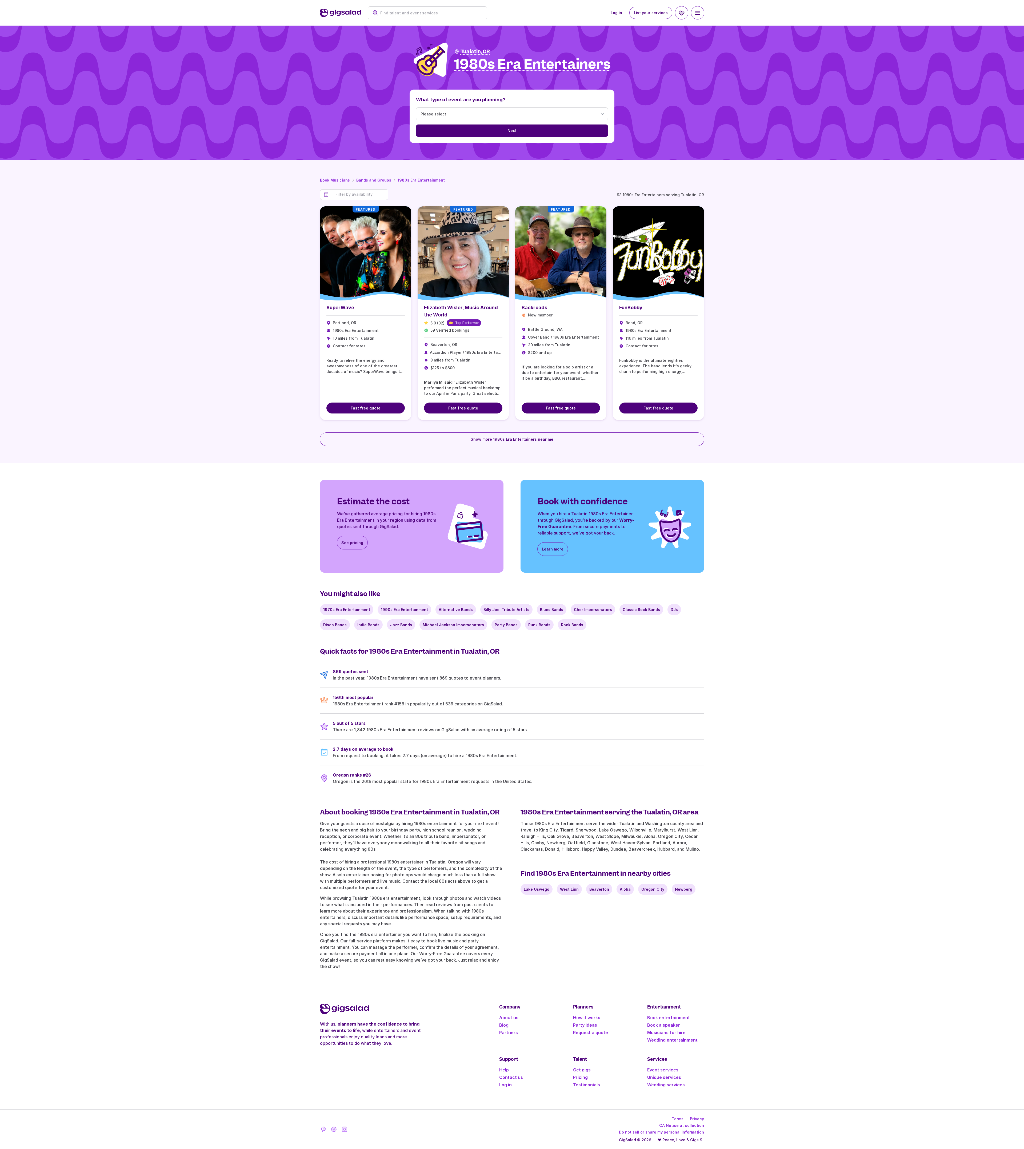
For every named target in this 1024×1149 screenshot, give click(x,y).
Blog (504, 1025)
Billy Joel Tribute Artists (506, 609)
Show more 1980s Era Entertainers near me (512, 439)
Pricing (580, 1077)
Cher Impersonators (593, 609)
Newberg (683, 889)
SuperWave (340, 307)
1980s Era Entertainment (421, 180)
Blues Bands (551, 609)
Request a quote (590, 1032)
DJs (674, 609)
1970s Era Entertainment (346, 609)
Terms (677, 1118)
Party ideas (585, 1025)
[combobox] (430, 13)
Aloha (625, 889)
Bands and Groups (373, 180)
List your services (651, 12)
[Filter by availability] (360, 194)
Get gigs (582, 1069)
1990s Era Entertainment (404, 609)
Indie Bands (368, 624)
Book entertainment (668, 1017)
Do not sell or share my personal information (661, 1132)
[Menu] (697, 12)
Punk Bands (539, 624)
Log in (616, 12)
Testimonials (586, 1084)
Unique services (664, 1077)
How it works (586, 1017)
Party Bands (506, 624)
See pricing (352, 542)
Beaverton (599, 889)
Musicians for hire (666, 1032)
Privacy (697, 1118)
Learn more (552, 549)
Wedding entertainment (672, 1040)
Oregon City (652, 889)
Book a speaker (663, 1025)
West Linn (569, 889)
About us (508, 1017)
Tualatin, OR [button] (475, 51)
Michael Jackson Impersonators (453, 624)
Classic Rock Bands (641, 609)
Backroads (534, 307)
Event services (662, 1069)
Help (504, 1069)
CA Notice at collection (681, 1125)
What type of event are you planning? (461, 99)
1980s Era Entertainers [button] (532, 64)
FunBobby (630, 307)
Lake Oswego (536, 889)
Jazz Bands (401, 624)
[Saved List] (681, 12)
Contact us (511, 1077)
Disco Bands (335, 624)
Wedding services (666, 1084)
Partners (508, 1032)
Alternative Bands (456, 609)
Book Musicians (335, 180)
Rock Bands (572, 624)
